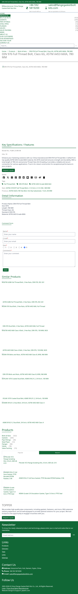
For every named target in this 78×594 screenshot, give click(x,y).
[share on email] (36, 177)
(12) (13, 442)
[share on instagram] (12, 177)
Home (2, 13)
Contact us (4, 43)
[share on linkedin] (20, 177)
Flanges (3, 26)
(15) (15, 448)
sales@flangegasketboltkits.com (62, 6)
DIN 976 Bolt (23, 184)
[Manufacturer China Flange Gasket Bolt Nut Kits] (13, 8)
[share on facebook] (4, 177)
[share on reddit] (24, 177)
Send (5, 270)
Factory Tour (5, 41)
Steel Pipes (4, 24)
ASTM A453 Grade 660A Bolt (41, 184)
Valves (2, 28)
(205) (12, 438)
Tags (3, 552)
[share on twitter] (8, 177)
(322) (15, 436)
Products (4, 16)
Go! (74, 535)
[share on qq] (44, 177)
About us (4, 34)
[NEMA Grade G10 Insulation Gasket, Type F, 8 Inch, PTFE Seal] (10, 493)
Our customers (6, 36)
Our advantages (6, 38)
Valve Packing (5, 30)
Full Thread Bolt (9, 184)
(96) (11, 444)
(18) (10, 446)
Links (4, 555)
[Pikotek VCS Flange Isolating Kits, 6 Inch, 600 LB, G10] (10, 463)
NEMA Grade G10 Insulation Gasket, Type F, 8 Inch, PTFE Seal (40, 493)
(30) (14, 440)
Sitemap (5, 558)
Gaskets (3, 20)
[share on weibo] (40, 177)
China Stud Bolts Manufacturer (17, 588)
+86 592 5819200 (34, 6)
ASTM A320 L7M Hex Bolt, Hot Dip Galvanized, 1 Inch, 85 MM (30, 191)
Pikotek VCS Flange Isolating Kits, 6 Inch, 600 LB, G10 (38, 463)
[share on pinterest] (16, 177)
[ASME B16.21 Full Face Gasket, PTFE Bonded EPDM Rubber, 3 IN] (10, 478)
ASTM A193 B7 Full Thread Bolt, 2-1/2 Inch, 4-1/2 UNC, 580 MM (28, 188)
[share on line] (28, 177)
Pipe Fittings (5, 22)
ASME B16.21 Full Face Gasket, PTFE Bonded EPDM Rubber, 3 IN (41, 478)
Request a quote (8, 170)
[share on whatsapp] (32, 177)
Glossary (5, 549)
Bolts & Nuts (5, 18)
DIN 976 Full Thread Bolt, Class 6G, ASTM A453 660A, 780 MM (51, 51)
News (2, 32)
